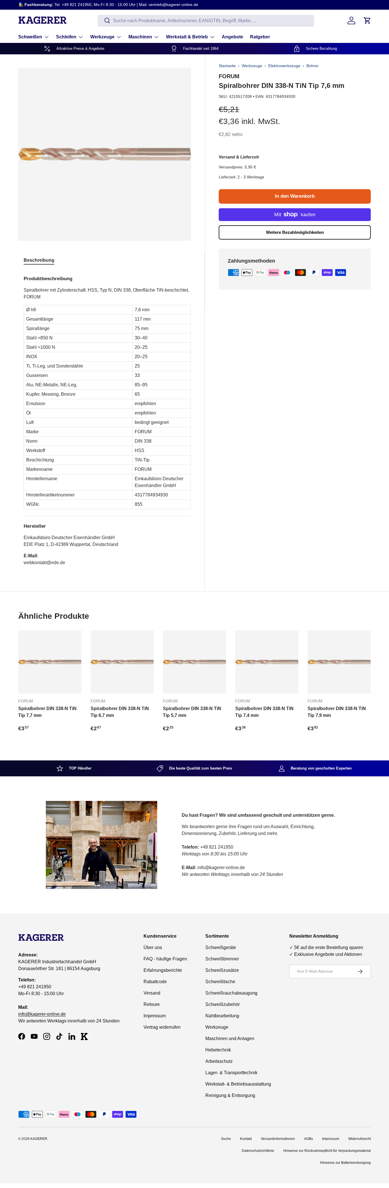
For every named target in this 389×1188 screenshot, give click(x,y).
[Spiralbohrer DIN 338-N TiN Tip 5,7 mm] (194, 662)
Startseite (227, 65)
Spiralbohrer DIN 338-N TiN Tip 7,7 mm (47, 712)
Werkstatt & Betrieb (187, 36)
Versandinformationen (278, 1139)
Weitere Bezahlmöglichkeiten (295, 232)
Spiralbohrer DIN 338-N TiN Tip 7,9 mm (337, 712)
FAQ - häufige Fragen (165, 958)
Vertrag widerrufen (162, 1027)
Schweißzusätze (222, 970)
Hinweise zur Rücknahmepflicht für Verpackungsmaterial (327, 1151)
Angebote (232, 36)
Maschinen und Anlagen (229, 1038)
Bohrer (312, 65)
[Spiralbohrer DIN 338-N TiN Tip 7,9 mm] (339, 662)
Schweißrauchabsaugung (231, 993)
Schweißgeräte (220, 947)
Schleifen (66, 36)
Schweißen (30, 36)
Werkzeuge (102, 36)
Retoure (152, 1004)
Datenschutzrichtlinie (258, 1151)
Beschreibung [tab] (39, 260)
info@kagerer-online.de (42, 1014)
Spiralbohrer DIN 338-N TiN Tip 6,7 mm (120, 712)
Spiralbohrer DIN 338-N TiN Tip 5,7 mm (192, 712)
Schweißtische (220, 981)
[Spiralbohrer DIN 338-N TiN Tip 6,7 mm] (122, 662)
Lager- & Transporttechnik (231, 1072)
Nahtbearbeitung (222, 1015)
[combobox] (206, 20)
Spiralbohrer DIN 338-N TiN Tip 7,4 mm (264, 712)
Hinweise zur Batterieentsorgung (345, 1163)
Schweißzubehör (222, 1004)
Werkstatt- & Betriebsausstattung (238, 1084)
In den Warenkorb (295, 196)
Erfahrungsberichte (163, 970)
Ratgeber (260, 36)
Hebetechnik (218, 1049)
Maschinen (140, 36)
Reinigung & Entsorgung (230, 1095)
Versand (152, 993)
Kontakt (246, 1139)
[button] (367, 20)
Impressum (155, 1015)
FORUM (229, 76)
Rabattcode (155, 981)
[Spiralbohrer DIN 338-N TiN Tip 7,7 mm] (49, 662)
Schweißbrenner (222, 958)
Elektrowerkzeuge (284, 65)
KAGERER (38, 1139)
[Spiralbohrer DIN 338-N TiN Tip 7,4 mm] (266, 662)
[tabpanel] (107, 418)
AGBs (308, 1139)
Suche (226, 1139)
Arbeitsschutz (219, 1061)
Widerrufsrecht (359, 1139)
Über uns (153, 947)
